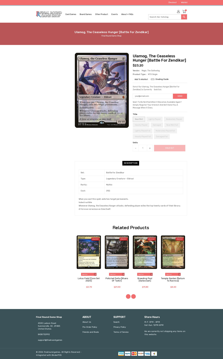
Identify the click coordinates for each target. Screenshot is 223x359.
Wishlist (184, 2)
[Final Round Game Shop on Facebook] (32, 3)
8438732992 (44, 334)
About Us (86, 322)
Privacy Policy (119, 327)
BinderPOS (57, 355)
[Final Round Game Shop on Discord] (47, 3)
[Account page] (178, 11)
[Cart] (184, 11)
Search (116, 322)
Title (135, 114)
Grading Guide (162, 79)
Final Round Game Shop (111, 36)
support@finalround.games (50, 340)
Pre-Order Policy (89, 327)
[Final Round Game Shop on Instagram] (42, 3)
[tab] (130, 163)
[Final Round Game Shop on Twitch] (52, 3)
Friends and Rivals (90, 332)
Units (135, 143)
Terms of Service (121, 332)
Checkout (172, 2)
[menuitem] (71, 14)
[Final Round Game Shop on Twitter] (37, 3)
